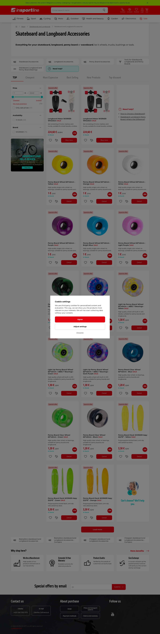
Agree (80, 319)
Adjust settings (80, 327)
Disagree (80, 333)
